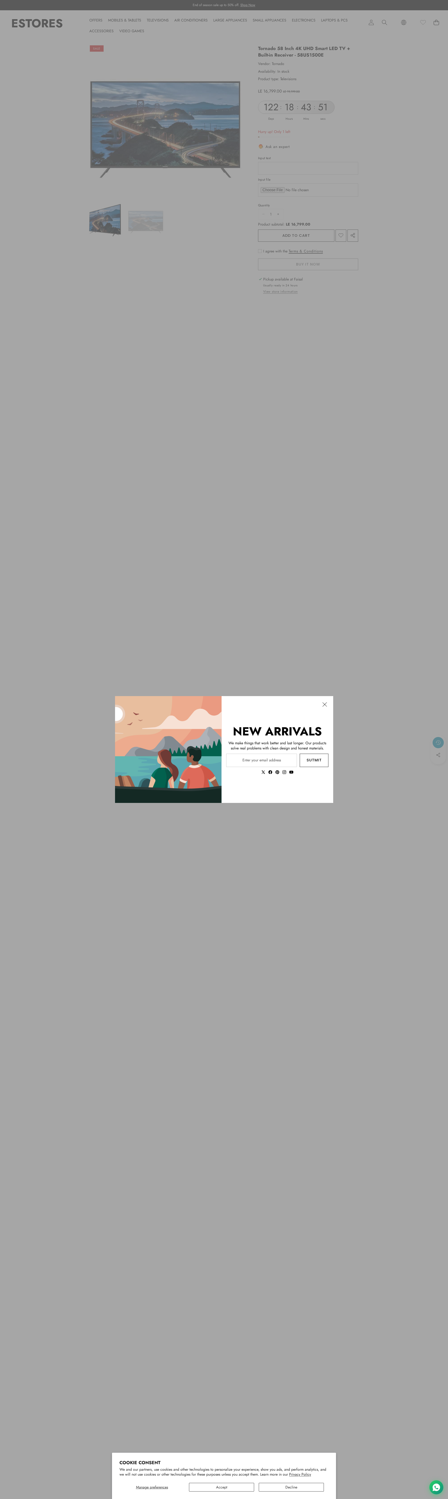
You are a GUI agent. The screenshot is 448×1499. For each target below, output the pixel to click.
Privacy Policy (300, 1474)
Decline (291, 1487)
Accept (221, 1487)
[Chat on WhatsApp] (436, 1487)
